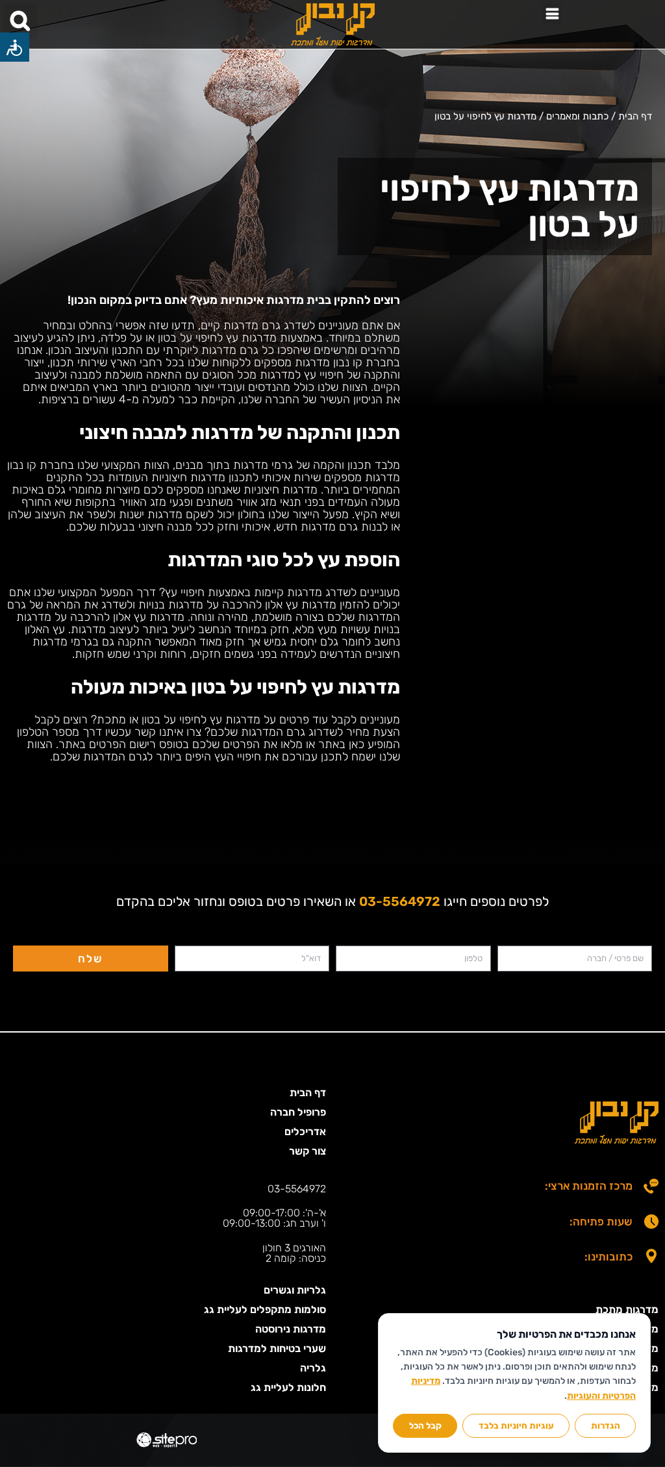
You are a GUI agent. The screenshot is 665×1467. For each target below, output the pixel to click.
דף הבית (308, 1092)
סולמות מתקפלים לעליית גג (265, 1309)
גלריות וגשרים (295, 1290)
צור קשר (307, 1151)
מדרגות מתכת (627, 1309)
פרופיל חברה (298, 1112)
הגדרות (605, 1425)
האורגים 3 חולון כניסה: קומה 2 (294, 1253)
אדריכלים (305, 1131)
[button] (552, 14)
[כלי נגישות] (14, 47)
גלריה (313, 1368)
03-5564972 (297, 1189)
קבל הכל (425, 1425)
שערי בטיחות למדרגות (277, 1348)
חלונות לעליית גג (288, 1387)
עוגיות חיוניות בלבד (516, 1425)
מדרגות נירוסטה (290, 1329)
